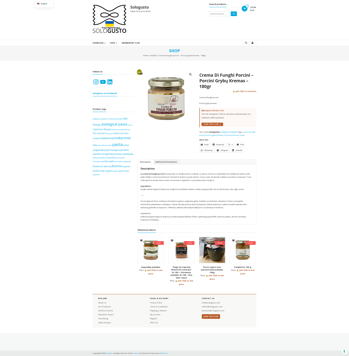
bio (126, 118)
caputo (130, 125)
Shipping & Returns (158, 310)
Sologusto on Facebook (105, 93)
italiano (117, 133)
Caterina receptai (118, 129)
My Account (155, 314)
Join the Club (211, 316)
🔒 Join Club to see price (244, 91)
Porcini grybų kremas (214, 135)
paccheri (108, 145)
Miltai (95, 145)
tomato (125, 171)
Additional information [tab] (166, 162)
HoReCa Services (105, 310)
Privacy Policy (156, 302)
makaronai (107, 138)
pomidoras (102, 157)
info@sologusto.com (211, 302)
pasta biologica (111, 150)
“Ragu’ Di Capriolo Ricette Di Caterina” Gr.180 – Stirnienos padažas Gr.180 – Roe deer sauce (181, 272)
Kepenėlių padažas (150, 267)
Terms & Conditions (159, 306)
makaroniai (122, 138)
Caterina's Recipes (102, 129)
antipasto (97, 119)
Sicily (101, 170)
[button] (190, 74)
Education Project (106, 314)
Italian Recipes (104, 322)
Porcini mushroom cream (234, 135)
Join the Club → (212, 124)
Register (153, 318)
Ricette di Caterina (102, 166)
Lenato (96, 138)
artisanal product (116, 119)
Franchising (103, 318)
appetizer (105, 119)
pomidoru (111, 157)
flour (107, 133)
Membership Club (131, 43)
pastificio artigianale (103, 153)
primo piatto (108, 161)
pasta (117, 144)
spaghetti (109, 171)
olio (99, 145)
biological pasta (114, 124)
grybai (111, 133)
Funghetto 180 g (242, 267)
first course (98, 133)
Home (145, 55)
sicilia (96, 170)
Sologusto (139, 7)
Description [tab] (145, 162)
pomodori (120, 157)
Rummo (117, 166)
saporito (126, 166)
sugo (115, 171)
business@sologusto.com (213, 310)
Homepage (98, 43)
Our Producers (104, 306)
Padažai (153, 55)
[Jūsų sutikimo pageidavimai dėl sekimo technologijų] (344, 351)
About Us (102, 302)
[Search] (234, 13)
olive (103, 145)
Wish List (154, 322)
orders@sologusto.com (212, 306)
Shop (112, 43)
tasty (120, 171)
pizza (95, 157)
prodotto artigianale (123, 161)
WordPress (164, 353)
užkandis (96, 174)
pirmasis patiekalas (123, 153)
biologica (97, 124)
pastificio (124, 150)
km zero (124, 133)
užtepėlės (233, 132)
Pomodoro (97, 161)
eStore (136, 353)
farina (128, 129)
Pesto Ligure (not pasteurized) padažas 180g (212, 270)
